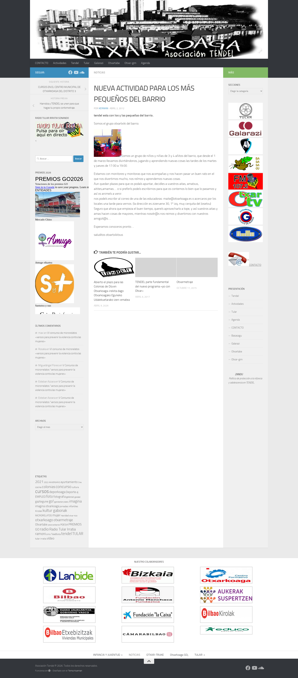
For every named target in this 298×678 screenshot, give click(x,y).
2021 (39, 482)
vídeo (50, 538)
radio (44, 529)
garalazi (77, 497)
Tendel (75, 63)
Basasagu (236, 335)
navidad (65, 515)
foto (49, 496)
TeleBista (56, 534)
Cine (80, 482)
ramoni (40, 534)
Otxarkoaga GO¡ (179, 654)
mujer (56, 515)
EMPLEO (40, 496)
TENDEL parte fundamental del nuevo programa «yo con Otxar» (152, 286)
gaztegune (41, 501)
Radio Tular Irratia (62, 529)
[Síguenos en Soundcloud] (81, 72)
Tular (86, 63)
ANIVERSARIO (54, 482)
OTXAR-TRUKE (155, 654)
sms (48, 534)
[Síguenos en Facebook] (70, 72)
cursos (42, 491)
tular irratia (40, 538)
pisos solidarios (54, 525)
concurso (63, 486)
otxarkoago (44, 520)
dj (77, 492)
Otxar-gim (130, 63)
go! (51, 501)
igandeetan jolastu (61, 502)
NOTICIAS (99, 72)
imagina (75, 501)
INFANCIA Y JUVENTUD (106, 654)
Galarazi (98, 63)
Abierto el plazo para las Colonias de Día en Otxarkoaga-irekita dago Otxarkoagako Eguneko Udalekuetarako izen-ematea (112, 290)
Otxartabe (114, 63)
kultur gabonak (55, 510)
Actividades (59, 63)
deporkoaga (57, 492)
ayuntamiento (69, 482)
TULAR (77, 533)
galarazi (70, 496)
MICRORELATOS (43, 515)
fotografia (59, 496)
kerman (103, 108)
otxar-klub (73, 516)
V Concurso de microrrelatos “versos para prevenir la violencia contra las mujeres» (56, 369)
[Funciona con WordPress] (49, 671)
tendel (66, 533)
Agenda (145, 63)
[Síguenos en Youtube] (76, 72)
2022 (46, 482)
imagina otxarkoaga (47, 506)
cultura (75, 487)
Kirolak (38, 511)
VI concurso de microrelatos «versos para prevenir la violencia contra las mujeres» (58, 337)
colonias (48, 486)
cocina (38, 487)
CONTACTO (41, 63)
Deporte (71, 492)
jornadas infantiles (69, 506)
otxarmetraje (63, 520)
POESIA (64, 524)
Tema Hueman (75, 670)
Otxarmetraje (185, 282)
